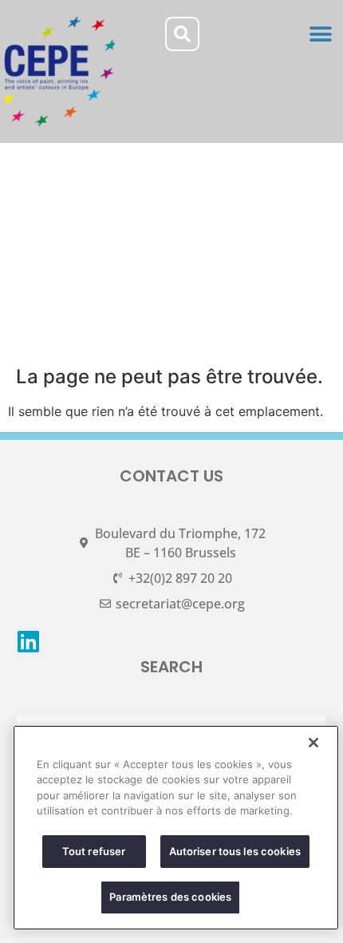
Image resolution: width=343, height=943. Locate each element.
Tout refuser (94, 851)
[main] (176, 827)
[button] (321, 34)
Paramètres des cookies (170, 896)
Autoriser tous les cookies (235, 851)
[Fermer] (313, 742)
